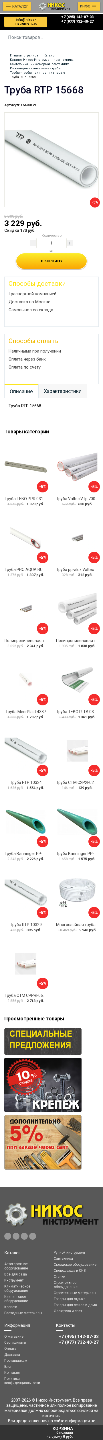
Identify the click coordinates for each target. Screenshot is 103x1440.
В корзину (51, 261)
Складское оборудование (75, 1265)
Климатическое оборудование (17, 1288)
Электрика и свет (68, 1311)
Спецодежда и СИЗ (70, 1271)
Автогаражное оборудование (16, 1266)
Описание (21, 391)
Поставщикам (15, 1361)
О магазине (13, 1337)
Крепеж (10, 1307)
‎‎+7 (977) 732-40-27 (77, 21)
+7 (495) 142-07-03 (77, 17)
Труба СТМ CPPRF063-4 (27, 995)
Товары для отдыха (70, 1299)
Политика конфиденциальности (22, 1381)
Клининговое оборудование (16, 1299)
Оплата (10, 1349)
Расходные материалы (23, 1313)
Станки (59, 1277)
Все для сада (15, 1274)
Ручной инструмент (69, 1253)
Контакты (12, 1373)
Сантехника (63, 1259)
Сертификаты (15, 1343)
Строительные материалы (75, 1293)
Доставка (12, 1355)
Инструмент (13, 1280)
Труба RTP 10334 (26, 782)
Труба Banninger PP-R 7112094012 (37, 853)
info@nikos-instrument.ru (26, 22)
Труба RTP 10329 (26, 924)
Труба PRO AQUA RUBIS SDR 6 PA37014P (42, 569)
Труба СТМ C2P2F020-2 (78, 782)
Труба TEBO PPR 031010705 (31, 498)
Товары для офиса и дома (75, 1305)
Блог (8, 1367)
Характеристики (63, 391)
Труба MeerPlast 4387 (25, 711)
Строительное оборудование (66, 1285)
